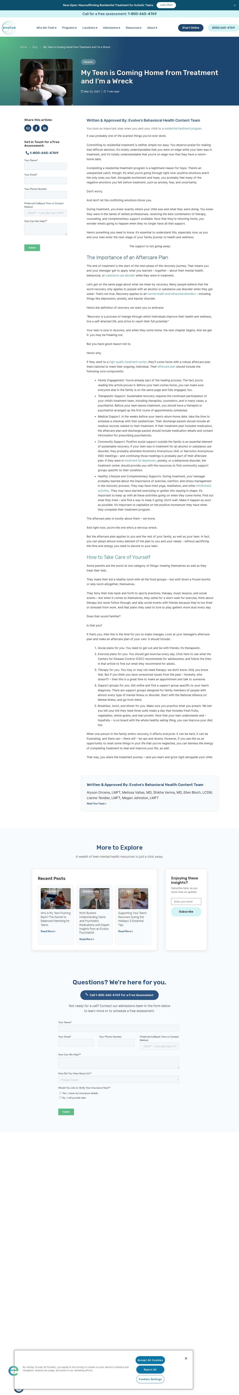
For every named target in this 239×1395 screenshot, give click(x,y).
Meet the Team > (96, 803)
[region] (103, 1369)
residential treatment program (183, 128)
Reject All (150, 1369)
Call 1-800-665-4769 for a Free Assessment (121, 995)
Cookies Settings (150, 1379)
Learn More (166, 4)
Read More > (48, 931)
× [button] (235, 5)
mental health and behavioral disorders (171, 294)
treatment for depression (140, 460)
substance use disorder (120, 275)
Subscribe (186, 911)
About (151, 27)
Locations (88, 27)
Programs (68, 27)
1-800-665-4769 (142, 14)
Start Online (190, 27)
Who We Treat (45, 27)
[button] (13, 1370)
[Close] (186, 1358)
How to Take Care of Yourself (118, 557)
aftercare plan (166, 366)
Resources (132, 27)
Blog (35, 47)
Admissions (110, 27)
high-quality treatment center (128, 362)
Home (23, 47)
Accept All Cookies (150, 1360)
